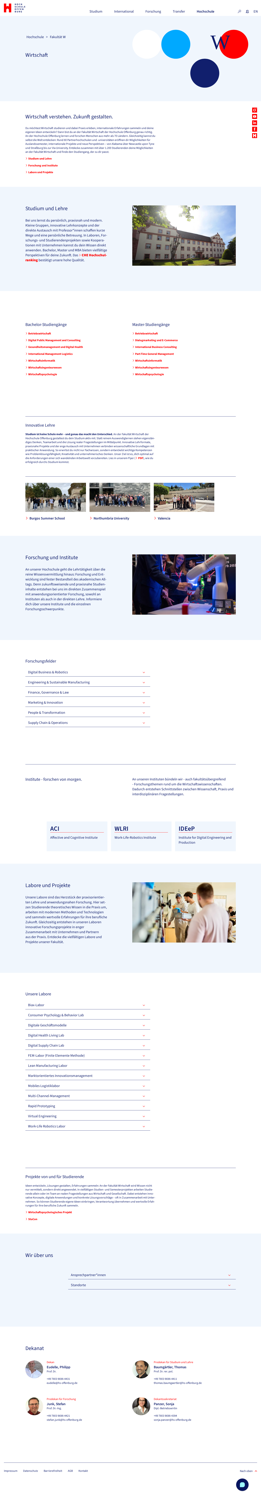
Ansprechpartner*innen (88, 1275)
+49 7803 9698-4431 (58, 1379)
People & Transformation (46, 712)
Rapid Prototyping (41, 1106)
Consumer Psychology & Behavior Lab (56, 1015)
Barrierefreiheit (53, 1471)
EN (255, 11)
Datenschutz (30, 1471)
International (124, 13)
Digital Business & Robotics (48, 672)
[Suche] (239, 11)
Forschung (153, 13)
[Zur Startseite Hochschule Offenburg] (23, 8)
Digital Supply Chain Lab (46, 1045)
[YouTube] (254, 116)
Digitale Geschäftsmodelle (47, 1025)
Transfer (179, 13)
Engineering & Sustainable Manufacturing (59, 682)
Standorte (78, 1285)
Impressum (10, 1471)
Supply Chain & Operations (48, 722)
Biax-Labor (36, 1005)
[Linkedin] (254, 122)
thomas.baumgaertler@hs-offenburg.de (178, 1383)
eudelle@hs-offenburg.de (62, 1383)
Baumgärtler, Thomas (170, 1367)
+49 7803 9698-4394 (165, 1416)
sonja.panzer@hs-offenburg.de (172, 1420)
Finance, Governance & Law (48, 692)
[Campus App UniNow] (254, 135)
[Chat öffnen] (242, 1485)
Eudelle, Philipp (58, 1367)
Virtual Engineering (42, 1116)
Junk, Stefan (56, 1404)
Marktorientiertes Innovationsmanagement (60, 1075)
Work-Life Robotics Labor (46, 1126)
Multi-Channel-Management (49, 1096)
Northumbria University (111, 518)
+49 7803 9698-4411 (165, 1379)
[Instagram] (254, 110)
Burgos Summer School (47, 518)
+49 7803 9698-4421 (58, 1416)
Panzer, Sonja (164, 1404)
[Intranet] (247, 11)
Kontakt (83, 1471)
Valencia (164, 518)
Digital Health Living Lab (46, 1035)
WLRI (121, 828)
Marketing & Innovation (45, 702)
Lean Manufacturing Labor (47, 1065)
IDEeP (187, 828)
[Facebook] (254, 129)
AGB (70, 1471)
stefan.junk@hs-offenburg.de (64, 1420)
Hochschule (205, 13)
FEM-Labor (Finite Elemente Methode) (56, 1055)
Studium (95, 13)
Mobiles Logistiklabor (44, 1085)
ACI (54, 828)
